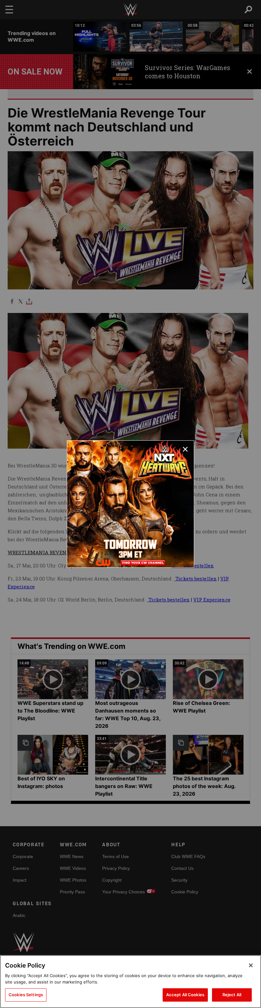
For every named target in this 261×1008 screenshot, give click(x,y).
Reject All (231, 994)
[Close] (251, 965)
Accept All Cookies (185, 994)
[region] (130, 981)
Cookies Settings (26, 994)
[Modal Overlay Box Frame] (130, 504)
